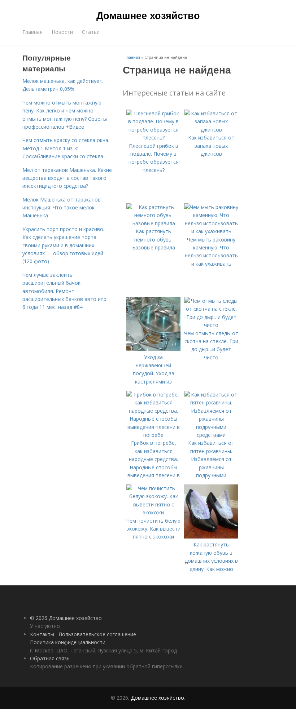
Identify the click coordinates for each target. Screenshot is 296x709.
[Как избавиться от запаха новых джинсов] (211, 129)
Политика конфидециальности (67, 642)
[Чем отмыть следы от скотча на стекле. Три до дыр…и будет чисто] (211, 325)
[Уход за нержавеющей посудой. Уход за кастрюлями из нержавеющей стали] (153, 349)
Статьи (91, 31)
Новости (62, 31)
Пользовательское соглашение (97, 634)
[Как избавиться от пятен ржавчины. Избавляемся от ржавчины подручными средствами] (211, 434)
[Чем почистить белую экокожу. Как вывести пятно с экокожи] (153, 512)
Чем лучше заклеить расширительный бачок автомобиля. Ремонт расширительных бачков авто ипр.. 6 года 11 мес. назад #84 (65, 291)
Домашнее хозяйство (148, 15)
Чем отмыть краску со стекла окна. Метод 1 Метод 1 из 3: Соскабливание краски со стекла (65, 148)
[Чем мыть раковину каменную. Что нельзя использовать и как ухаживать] (211, 231)
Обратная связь (50, 658)
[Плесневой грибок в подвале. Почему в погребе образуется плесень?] (153, 137)
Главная (32, 31)
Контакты (42, 634)
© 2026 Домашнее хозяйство (66, 618)
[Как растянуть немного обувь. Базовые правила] (153, 223)
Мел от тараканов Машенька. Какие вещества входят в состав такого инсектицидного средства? (67, 178)
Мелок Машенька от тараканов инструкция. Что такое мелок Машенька (61, 207)
